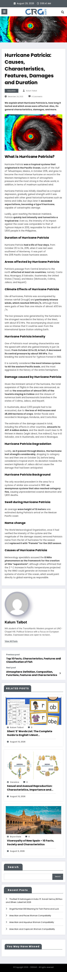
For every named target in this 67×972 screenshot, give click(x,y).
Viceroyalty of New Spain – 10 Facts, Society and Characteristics (30, 842)
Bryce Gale (15, 836)
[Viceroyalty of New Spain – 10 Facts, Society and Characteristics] (33, 820)
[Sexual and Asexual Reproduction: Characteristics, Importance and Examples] (33, 765)
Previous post (13, 655)
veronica (14, 782)
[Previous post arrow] (60, 658)
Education (11, 91)
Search (13, 867)
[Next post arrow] (60, 673)
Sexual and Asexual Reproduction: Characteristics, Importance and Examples (29, 788)
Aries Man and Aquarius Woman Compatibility (31, 922)
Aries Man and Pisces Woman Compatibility (30, 915)
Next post (11, 668)
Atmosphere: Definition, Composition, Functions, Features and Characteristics (31, 673)
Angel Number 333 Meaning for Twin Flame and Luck (34, 909)
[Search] (62, 12)
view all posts (11, 641)
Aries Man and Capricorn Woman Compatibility (32, 929)
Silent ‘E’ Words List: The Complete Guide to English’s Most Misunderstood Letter (29, 733)
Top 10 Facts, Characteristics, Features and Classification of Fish (33, 660)
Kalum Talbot (31, 91)
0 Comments (37, 96)
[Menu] (4, 11)
